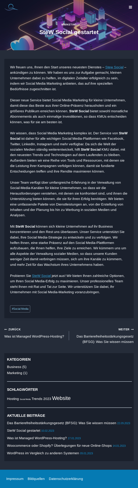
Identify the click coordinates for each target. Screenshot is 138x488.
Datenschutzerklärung (66, 479)
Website (61, 398)
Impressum (15, 479)
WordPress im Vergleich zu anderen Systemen (43, 453)
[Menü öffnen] (130, 7)
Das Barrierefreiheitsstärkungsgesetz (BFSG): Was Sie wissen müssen (105, 336)
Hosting (13, 399)
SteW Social (41, 276)
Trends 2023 (41, 399)
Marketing (69, 24)
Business (14, 367)
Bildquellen (36, 479)
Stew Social (114, 67)
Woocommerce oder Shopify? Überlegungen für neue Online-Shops (59, 445)
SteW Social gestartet (23, 430)
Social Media (20, 308)
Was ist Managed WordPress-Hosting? (34, 333)
